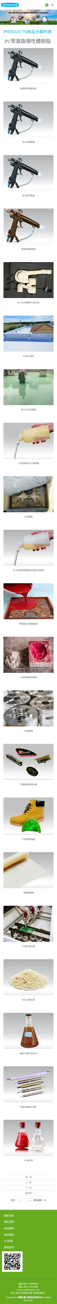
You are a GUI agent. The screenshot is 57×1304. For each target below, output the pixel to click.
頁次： (14, 1200)
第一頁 (28, 1177)
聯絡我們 (9, 1247)
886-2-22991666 (30, 1284)
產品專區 (9, 1234)
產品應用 (9, 1228)
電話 (20, 1284)
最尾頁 (28, 1193)
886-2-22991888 (30, 1287)
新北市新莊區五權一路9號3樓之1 (30, 1293)
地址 (13, 1293)
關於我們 (9, 1222)
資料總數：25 (39, 1200)
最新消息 (9, 1215)
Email (19, 1290)
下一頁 (28, 1188)
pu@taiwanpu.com (31, 1290)
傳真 (20, 1287)
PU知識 (8, 1241)
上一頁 (28, 1182)
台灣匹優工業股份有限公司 (10, 5)
